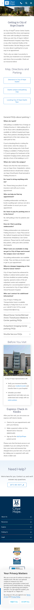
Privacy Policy (15, 597)
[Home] (17, 506)
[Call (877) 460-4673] (22, 3)
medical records (21, 386)
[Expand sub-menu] (31, 517)
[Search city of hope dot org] (27, 3)
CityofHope (21, 436)
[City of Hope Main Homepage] (2, 3)
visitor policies (12, 400)
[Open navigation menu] (31, 3)
